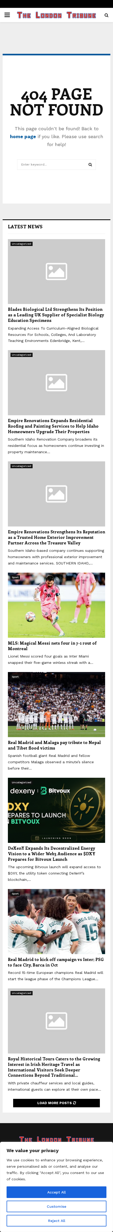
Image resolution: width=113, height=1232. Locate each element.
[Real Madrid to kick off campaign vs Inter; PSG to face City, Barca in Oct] (56, 921)
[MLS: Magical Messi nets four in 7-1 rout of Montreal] (56, 605)
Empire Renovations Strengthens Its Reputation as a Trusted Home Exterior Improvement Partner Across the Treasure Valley (56, 537)
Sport (15, 577)
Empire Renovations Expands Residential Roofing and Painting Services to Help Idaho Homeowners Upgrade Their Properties (53, 426)
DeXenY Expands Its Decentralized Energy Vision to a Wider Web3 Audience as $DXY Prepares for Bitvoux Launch (51, 853)
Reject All (56, 1221)
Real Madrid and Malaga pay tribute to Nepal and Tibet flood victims (54, 745)
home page (23, 136)
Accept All (56, 1192)
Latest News (25, 226)
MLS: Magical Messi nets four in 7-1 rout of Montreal (52, 645)
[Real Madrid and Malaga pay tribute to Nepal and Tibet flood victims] (56, 704)
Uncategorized (21, 243)
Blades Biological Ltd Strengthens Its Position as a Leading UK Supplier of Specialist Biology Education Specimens (56, 314)
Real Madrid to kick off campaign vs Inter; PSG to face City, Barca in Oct (56, 962)
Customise (56, 1206)
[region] (56, 1187)
